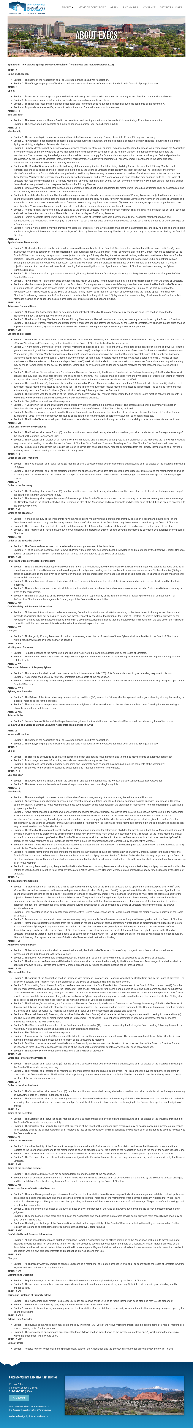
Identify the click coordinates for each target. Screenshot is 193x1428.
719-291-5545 (16, 1391)
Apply (114, 7)
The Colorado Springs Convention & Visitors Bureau (30, 1410)
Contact (149, 7)
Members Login (171, 7)
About (66, 7)
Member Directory (92, 7)
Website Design (17, 1416)
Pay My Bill (131, 7)
